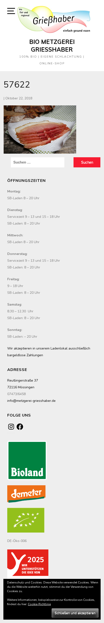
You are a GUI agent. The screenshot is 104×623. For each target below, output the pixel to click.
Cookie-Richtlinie (39, 604)
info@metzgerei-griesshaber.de (31, 400)
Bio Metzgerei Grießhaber (52, 45)
